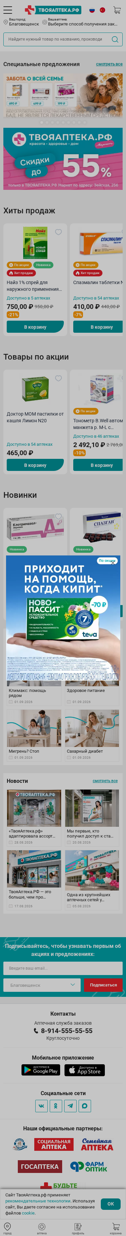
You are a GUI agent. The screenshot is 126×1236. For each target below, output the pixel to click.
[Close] (113, 562)
